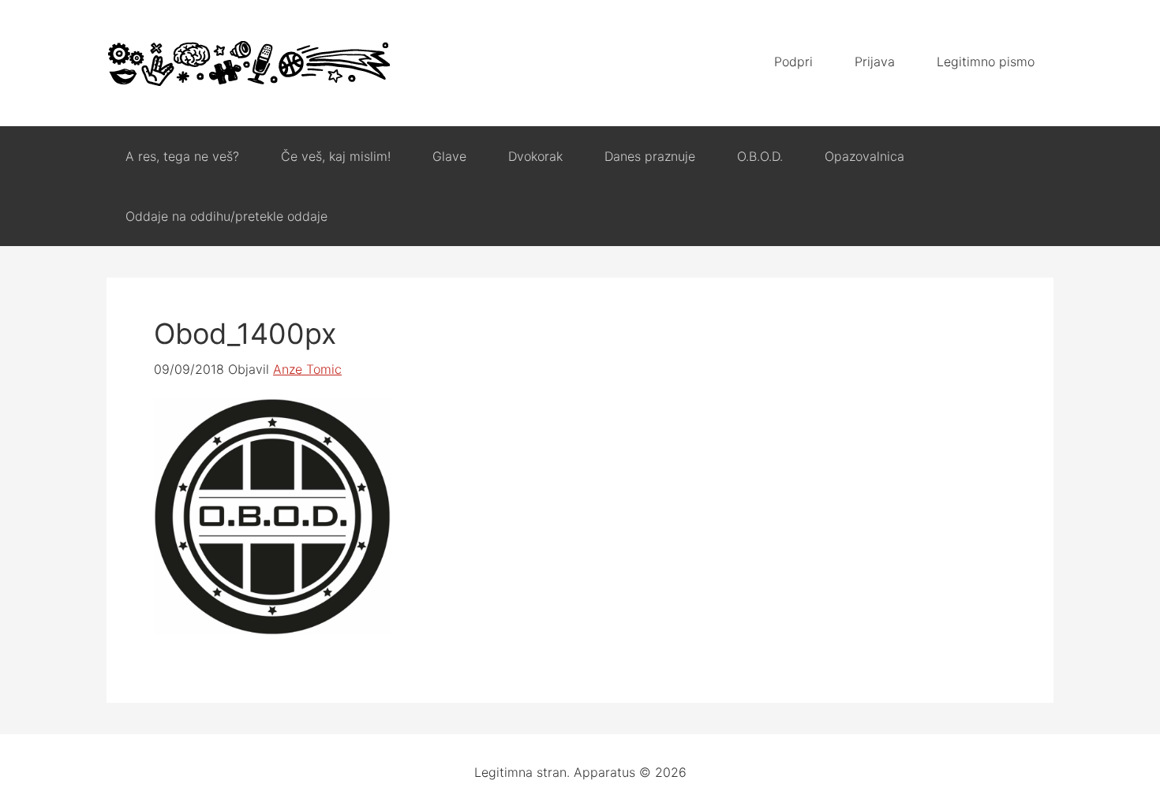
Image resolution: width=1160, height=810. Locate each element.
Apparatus (249, 63)
